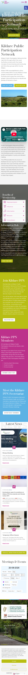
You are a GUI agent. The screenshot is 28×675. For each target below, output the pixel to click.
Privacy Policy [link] (8, 635)
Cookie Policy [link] (9, 672)
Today (12, 578)
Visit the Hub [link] (6, 261)
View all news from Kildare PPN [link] (14, 552)
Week (9, 571)
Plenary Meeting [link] (8, 453)
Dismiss (14, 665)
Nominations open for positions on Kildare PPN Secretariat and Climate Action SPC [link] (14, 494)
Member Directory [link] (8, 373)
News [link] (10, 489)
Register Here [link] (14, 35)
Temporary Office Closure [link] (11, 535)
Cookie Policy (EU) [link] (9, 639)
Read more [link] (6, 463)
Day (14, 571)
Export (19, 591)
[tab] (14, 202)
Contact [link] (6, 632)
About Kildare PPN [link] (9, 625)
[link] (26, 8)
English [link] (17, 673)
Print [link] (4, 591)
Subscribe (11, 591)
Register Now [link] (20, 85)
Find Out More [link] (7, 85)
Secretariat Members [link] (11, 413)
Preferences (14, 669)
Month (4, 571)
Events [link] (10, 450)
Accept (14, 661)
